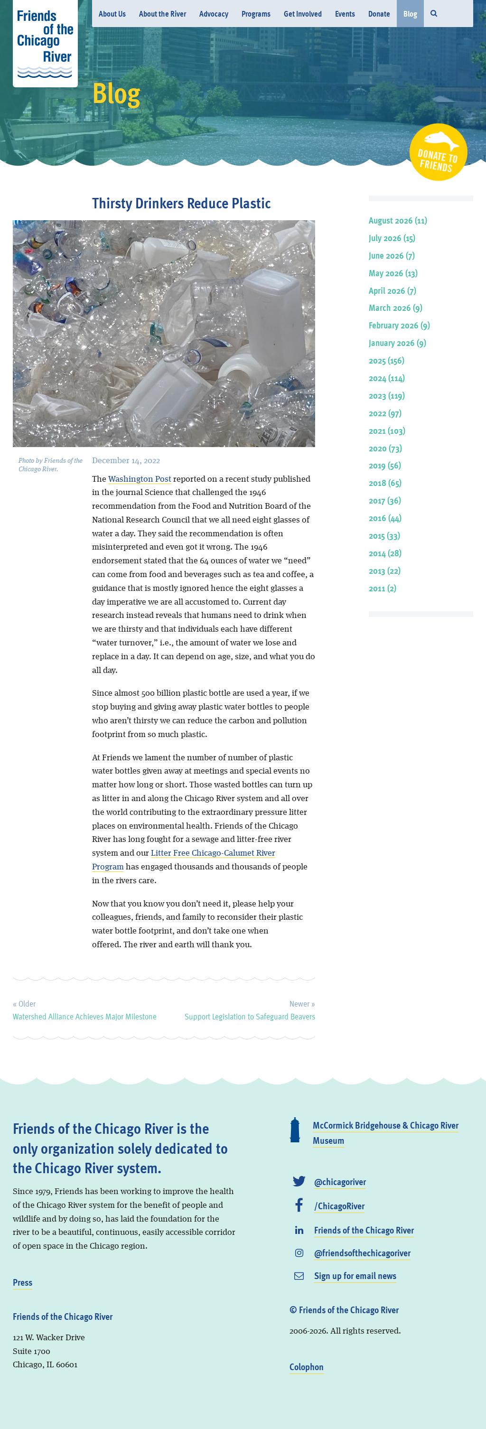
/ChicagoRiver (339, 1205)
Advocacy (213, 13)
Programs (256, 13)
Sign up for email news (355, 1275)
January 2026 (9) (397, 342)
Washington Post (139, 479)
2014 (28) (385, 553)
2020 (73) (385, 448)
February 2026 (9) (399, 325)
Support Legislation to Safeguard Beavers (250, 1008)
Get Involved (303, 13)
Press (22, 1282)
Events (345, 13)
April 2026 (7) (392, 290)
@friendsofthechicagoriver (362, 1252)
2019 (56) (385, 465)
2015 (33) (384, 535)
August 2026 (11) (398, 220)
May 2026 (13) (393, 273)
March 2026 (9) (395, 307)
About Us (112, 13)
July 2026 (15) (392, 237)
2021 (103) (387, 430)
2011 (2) (382, 588)
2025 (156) (386, 360)
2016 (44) (385, 517)
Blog (410, 13)
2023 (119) (387, 395)
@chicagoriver (340, 1181)
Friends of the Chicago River (364, 1230)
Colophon (307, 1366)
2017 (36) (385, 500)
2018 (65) (385, 482)
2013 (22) (385, 570)
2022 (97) (385, 413)
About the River (162, 13)
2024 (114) (387, 377)
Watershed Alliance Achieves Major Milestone (85, 1008)
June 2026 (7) (392, 255)
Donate (379, 13)
